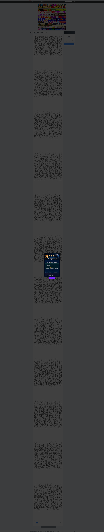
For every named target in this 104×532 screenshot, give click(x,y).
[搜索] (71, 1)
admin (69, 36)
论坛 (35, 1)
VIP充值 (39, 1)
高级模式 (61, 522)
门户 (33, 1)
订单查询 (43, 1)
